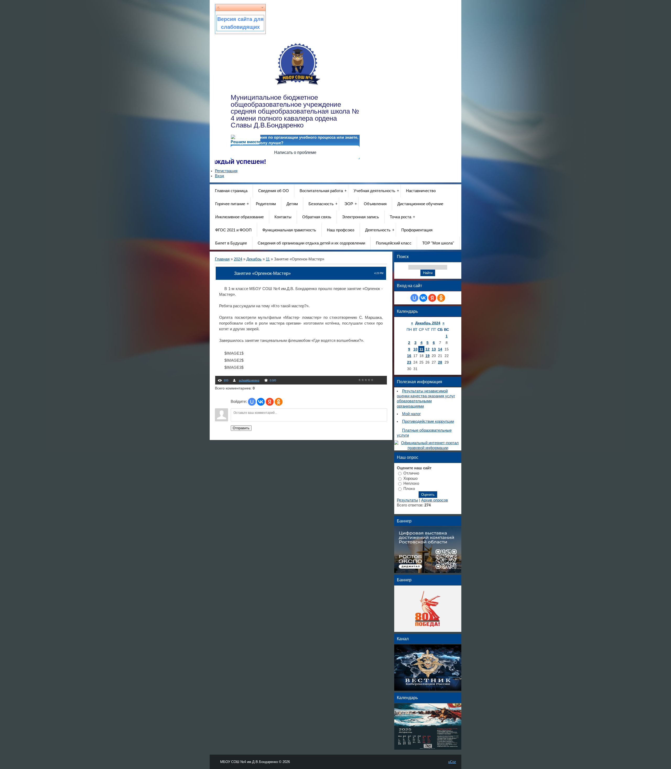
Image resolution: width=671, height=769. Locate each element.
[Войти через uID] (252, 402)
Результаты (407, 500)
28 (440, 362)
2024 (238, 259)
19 (427, 356)
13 (434, 349)
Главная (222, 259)
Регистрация (226, 171)
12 (427, 349)
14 (440, 349)
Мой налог (411, 414)
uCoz (452, 762)
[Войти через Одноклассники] (279, 402)
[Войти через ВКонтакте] (261, 402)
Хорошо (410, 478)
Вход (219, 176)
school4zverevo (249, 380)
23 (409, 362)
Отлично (411, 473)
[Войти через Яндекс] (270, 402)
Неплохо (411, 483)
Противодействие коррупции (428, 421)
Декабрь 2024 (427, 323)
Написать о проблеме (295, 152)
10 (415, 349)
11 (268, 259)
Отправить (241, 428)
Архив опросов (434, 500)
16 (409, 356)
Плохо (409, 489)
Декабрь (254, 259)
